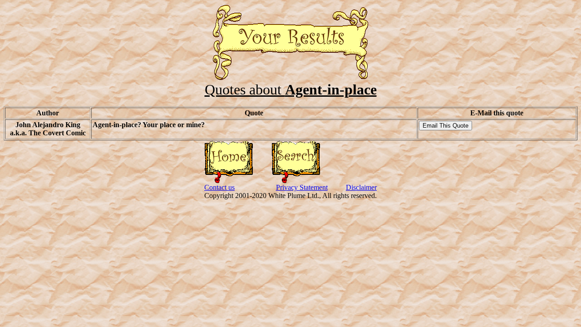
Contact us (219, 187)
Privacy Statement (302, 187)
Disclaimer (361, 187)
